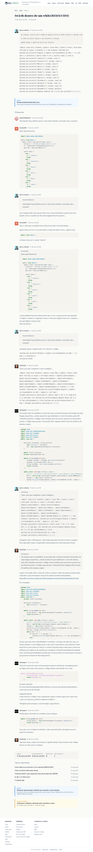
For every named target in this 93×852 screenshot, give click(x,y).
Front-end (8, 829)
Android (85, 3)
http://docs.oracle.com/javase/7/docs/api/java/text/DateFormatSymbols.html (49, 578)
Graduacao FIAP (21, 832)
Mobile (67, 3)
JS (76, 3)
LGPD (60, 849)
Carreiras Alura (20, 824)
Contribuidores (53, 849)
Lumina (36, 827)
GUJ (16, 10)
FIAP (35, 829)
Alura (35, 824)
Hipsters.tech (38, 834)
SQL (72, 3)
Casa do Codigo (39, 832)
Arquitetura (8, 844)
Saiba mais (45, 849)
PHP (79, 3)
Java (49, 3)
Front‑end (60, 3)
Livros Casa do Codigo (23, 837)
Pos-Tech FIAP (20, 834)
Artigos (18, 829)
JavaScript (8, 837)
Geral (54, 3)
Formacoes (19, 827)
